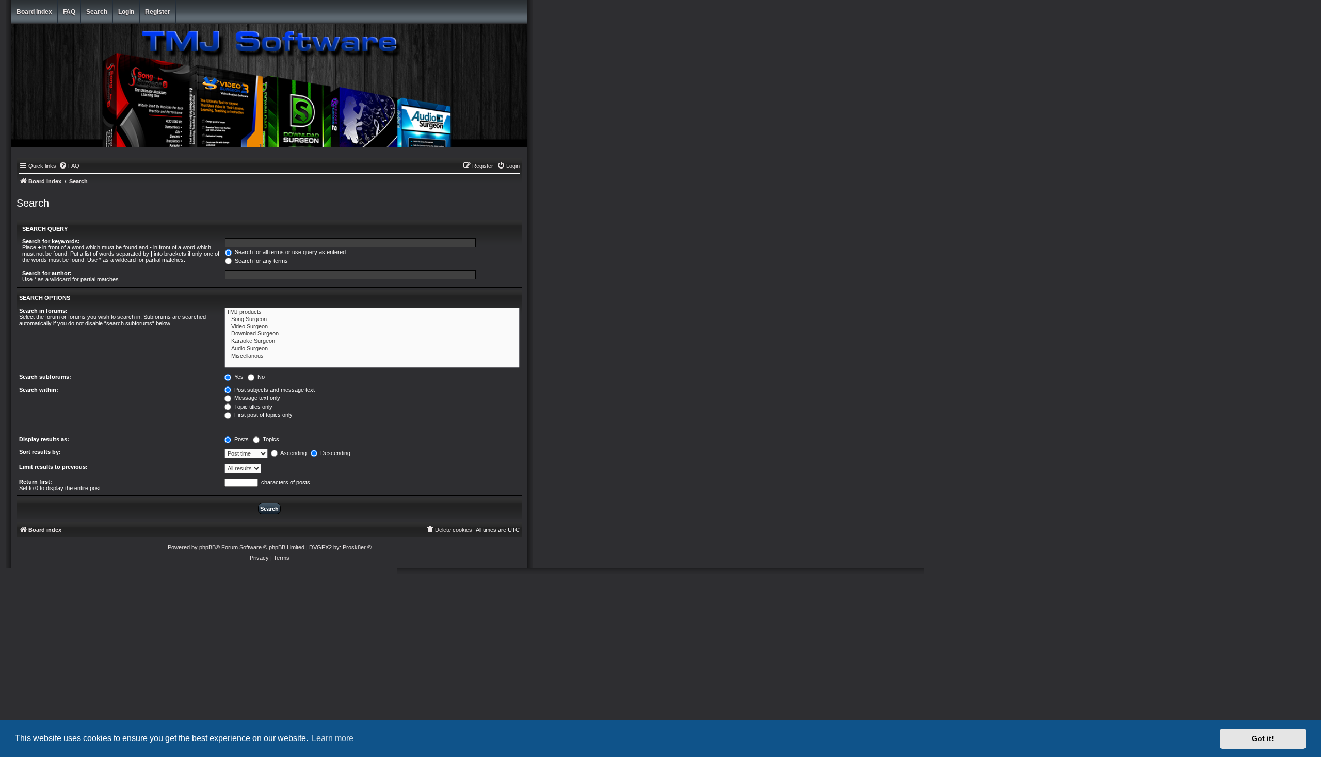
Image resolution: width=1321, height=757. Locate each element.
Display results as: (44, 439)
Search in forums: (43, 311)
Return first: (35, 482)
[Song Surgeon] (372, 319)
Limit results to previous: (53, 467)
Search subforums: (45, 377)
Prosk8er (354, 547)
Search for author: (47, 273)
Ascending (293, 453)
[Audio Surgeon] (372, 348)
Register (157, 11)
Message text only (256, 398)
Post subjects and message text (274, 389)
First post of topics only (263, 415)
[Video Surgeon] (372, 326)
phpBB (207, 547)
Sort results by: (40, 452)
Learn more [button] (332, 738)
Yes (238, 377)
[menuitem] (69, 166)
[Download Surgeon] (372, 334)
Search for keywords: (51, 241)
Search (96, 11)
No (260, 377)
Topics (270, 439)
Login (126, 11)
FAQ (69, 11)
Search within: (38, 389)
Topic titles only (252, 406)
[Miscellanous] (372, 356)
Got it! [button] (1263, 738)
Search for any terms (260, 261)
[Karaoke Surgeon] (372, 341)
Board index (34, 11)
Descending (334, 453)
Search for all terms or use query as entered (289, 252)
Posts (241, 439)
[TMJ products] (372, 312)
